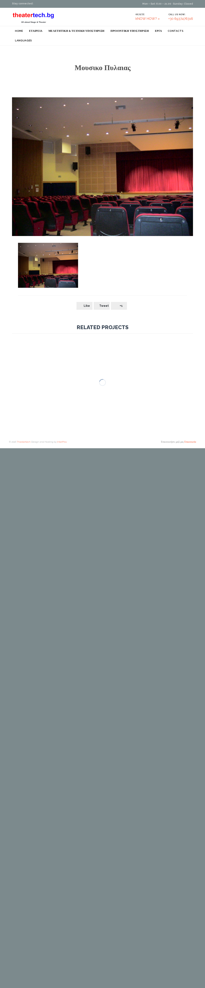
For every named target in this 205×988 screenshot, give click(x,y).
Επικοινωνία (190, 441)
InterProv (61, 441)
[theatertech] (33, 15)
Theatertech (24, 441)
